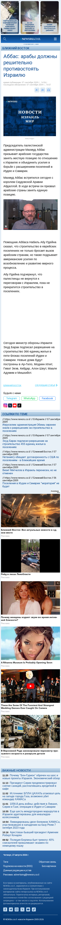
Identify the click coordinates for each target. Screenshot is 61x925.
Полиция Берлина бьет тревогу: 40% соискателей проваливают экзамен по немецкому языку (28, 842)
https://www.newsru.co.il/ (18, 419)
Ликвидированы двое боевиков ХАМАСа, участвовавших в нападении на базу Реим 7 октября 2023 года (31, 824)
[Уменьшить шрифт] (36, 90)
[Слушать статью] (52, 90)
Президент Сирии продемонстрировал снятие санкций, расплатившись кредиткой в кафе (29, 785)
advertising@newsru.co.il (26, 874)
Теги (5, 862)
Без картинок (49, 866)
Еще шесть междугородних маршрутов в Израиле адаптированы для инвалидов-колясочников (30, 814)
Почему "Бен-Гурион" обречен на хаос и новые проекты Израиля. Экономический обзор (31, 777)
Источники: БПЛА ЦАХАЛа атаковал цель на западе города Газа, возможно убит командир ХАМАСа (31, 796)
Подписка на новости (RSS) (18, 866)
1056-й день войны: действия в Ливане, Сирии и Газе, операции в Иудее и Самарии (30, 805)
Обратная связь (47, 862)
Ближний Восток (15, 48)
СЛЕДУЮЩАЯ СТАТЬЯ (45, 385)
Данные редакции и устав (17, 870)
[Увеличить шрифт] (42, 90)
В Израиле (38, 419)
